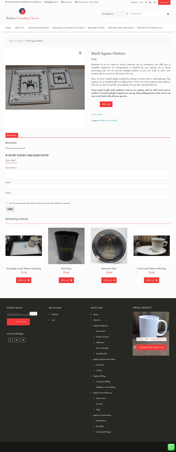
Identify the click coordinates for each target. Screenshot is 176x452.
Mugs (98, 409)
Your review (11, 168)
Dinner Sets (100, 398)
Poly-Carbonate (102, 348)
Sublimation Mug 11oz (151, 347)
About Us (19, 28)
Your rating (11, 160)
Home (8, 28)
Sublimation (101, 421)
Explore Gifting (96, 28)
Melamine (100, 342)
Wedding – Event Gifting (106, 387)
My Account (164, 2)
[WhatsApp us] (171, 447)
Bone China (100, 331)
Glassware (100, 365)
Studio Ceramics (102, 337)
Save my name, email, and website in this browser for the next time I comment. (40, 203)
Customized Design (103, 432)
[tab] (11, 135)
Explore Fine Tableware (120, 28)
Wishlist (134, 2)
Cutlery (99, 370)
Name (8, 182)
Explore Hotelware (38, 28)
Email (8, 193)
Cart (141, 2)
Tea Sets (99, 404)
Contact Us (20, 322)
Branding (100, 426)
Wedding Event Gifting (108, 120)
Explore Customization (149, 28)
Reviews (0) (11, 135)
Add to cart (106, 104)
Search (33, 314)
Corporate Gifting (103, 381)
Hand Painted (101, 354)
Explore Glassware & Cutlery (68, 28)
